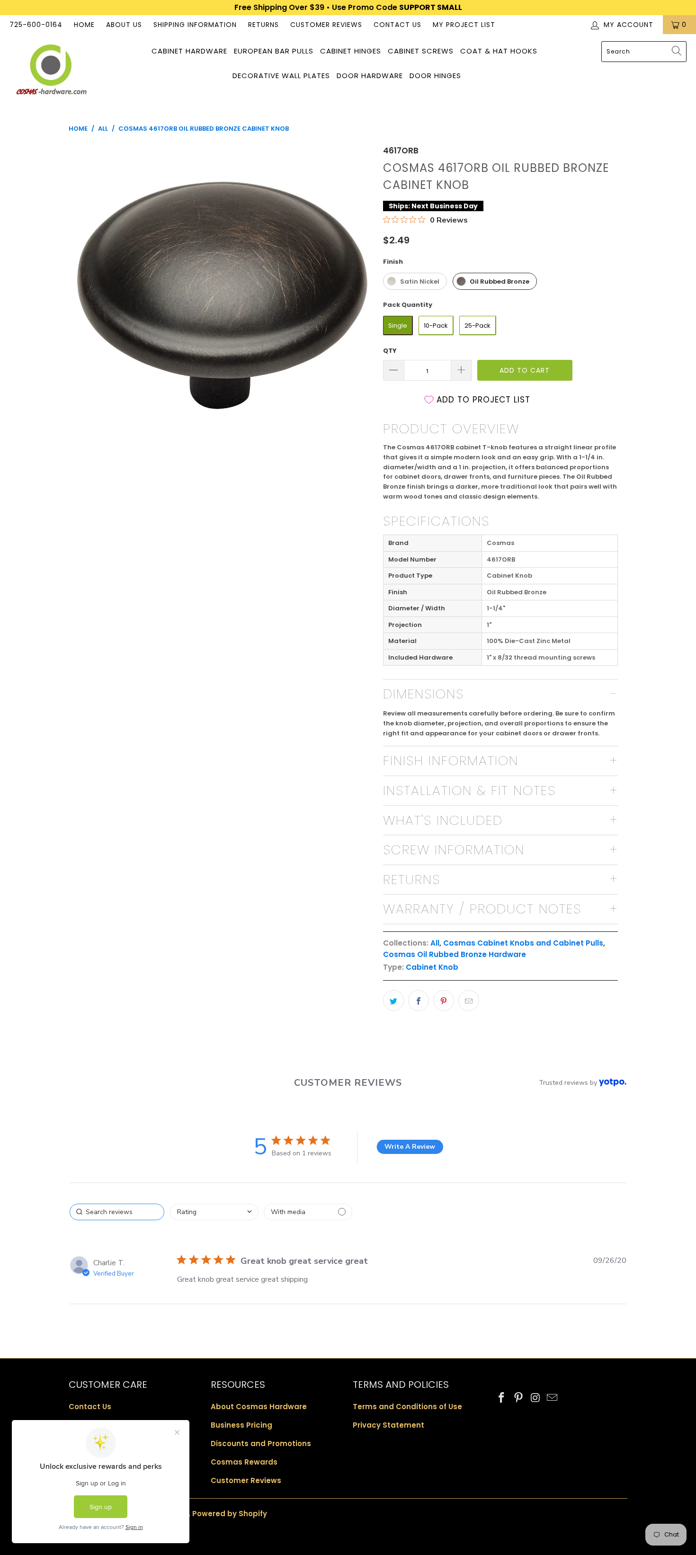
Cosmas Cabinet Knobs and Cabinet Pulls (523, 943)
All (434, 943)
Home (84, 24)
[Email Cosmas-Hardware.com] (552, 1398)
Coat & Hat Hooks (498, 51)
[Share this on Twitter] (393, 1000)
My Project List (464, 24)
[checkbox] (308, 1212)
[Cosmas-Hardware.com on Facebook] (502, 1398)
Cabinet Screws (421, 51)
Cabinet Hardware (189, 51)
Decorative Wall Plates (281, 75)
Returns (263, 24)
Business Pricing (241, 1425)
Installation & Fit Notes (469, 790)
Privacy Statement (388, 1425)
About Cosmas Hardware (259, 1407)
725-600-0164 (35, 24)
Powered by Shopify (229, 1514)
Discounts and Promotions (261, 1443)
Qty (390, 350)
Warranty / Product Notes (482, 909)
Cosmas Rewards (244, 1462)
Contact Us (397, 24)
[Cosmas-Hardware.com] (50, 71)
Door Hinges (435, 75)
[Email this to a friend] (468, 1000)
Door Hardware (370, 75)
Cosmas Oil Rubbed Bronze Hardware (454, 954)
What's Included (443, 820)
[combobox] (644, 51)
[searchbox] (117, 1212)
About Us (124, 24)
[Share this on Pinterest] (443, 1000)
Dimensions (423, 694)
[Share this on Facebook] (418, 1000)
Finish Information (450, 760)
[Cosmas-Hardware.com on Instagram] (535, 1398)
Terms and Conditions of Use (407, 1407)
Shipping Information (195, 24)
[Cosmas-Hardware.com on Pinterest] (519, 1398)
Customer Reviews (326, 24)
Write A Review (409, 1146)
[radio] (415, 281)
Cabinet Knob (432, 967)
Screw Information (454, 849)
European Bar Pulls (273, 51)
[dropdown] (214, 1212)
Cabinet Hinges (350, 51)
